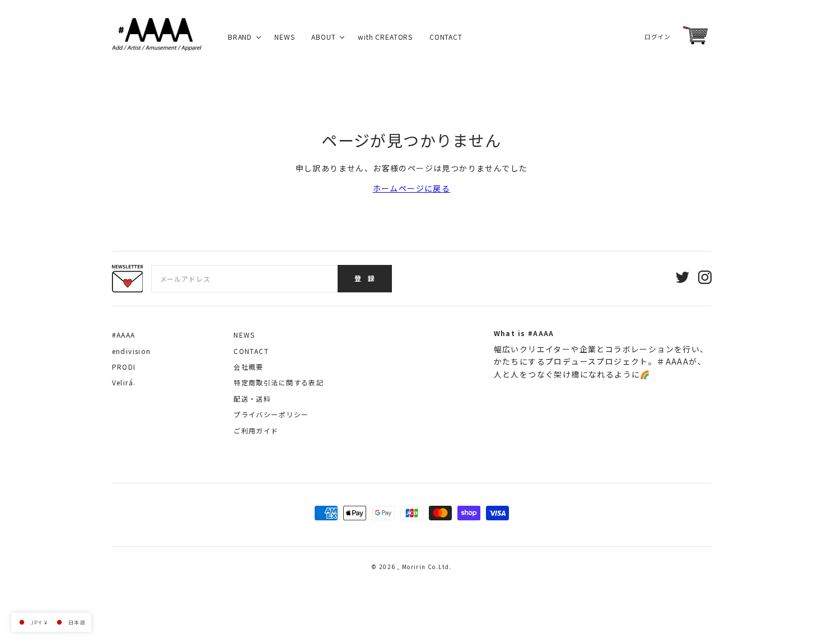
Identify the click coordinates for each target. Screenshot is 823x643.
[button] (51, 622)
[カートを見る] (695, 35)
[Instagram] (705, 279)
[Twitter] (682, 279)
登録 (364, 278)
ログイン (657, 36)
